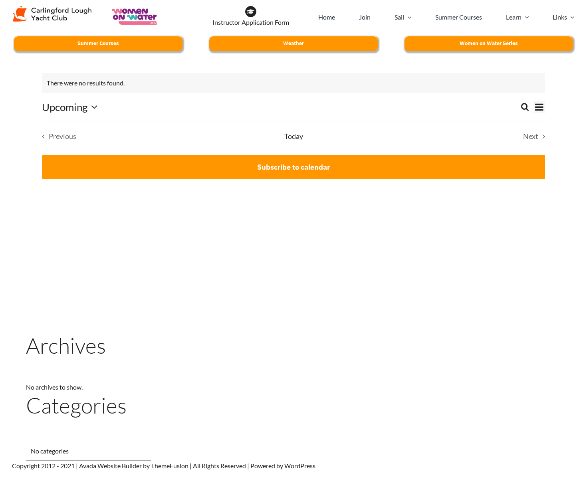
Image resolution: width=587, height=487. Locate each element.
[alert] (293, 83)
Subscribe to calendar (293, 167)
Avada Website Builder (110, 465)
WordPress (299, 465)
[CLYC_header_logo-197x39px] (52, 9)
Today (293, 136)
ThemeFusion (169, 465)
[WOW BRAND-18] (134, 9)
